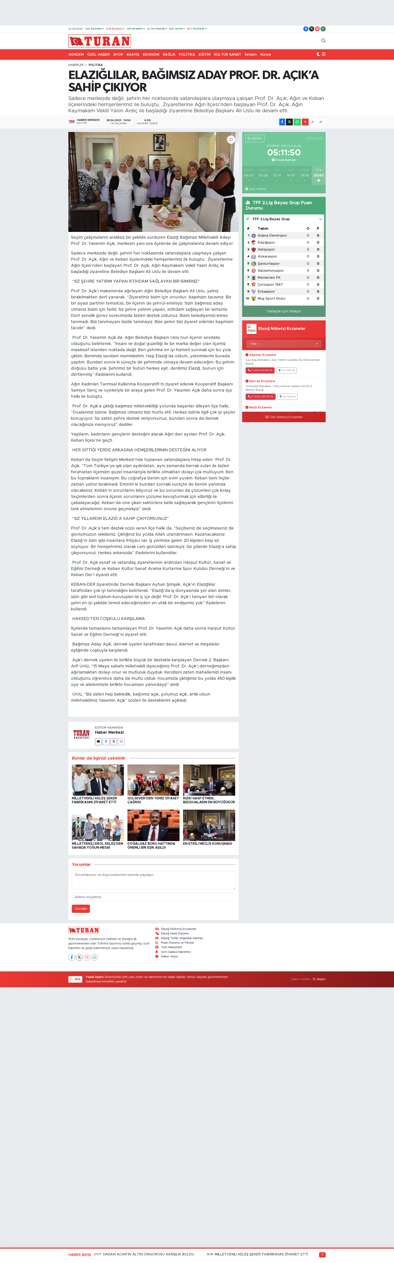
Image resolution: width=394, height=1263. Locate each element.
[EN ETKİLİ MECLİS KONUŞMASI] (209, 825)
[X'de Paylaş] (289, 122)
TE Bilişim (319, 979)
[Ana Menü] (324, 54)
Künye (265, 54)
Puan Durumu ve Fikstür (177, 942)
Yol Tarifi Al (287, 370)
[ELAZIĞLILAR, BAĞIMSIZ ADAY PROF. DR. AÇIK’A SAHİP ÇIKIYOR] (153, 182)
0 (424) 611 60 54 (261, 370)
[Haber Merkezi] (82, 735)
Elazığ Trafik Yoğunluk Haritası (182, 938)
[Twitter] (113, 741)
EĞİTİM (205, 54)
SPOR (118, 54)
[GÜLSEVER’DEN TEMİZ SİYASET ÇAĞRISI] (153, 780)
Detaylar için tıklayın (284, 311)
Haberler (76, 65)
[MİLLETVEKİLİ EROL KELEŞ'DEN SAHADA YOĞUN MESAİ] (98, 825)
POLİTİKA (187, 54)
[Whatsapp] (94, 957)
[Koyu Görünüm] (318, 54)
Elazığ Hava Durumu (175, 933)
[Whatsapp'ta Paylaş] (297, 122)
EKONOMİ (151, 54)
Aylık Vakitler (257, 189)
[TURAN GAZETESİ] (99, 40)
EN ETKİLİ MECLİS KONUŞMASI (207, 843)
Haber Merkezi (109, 732)
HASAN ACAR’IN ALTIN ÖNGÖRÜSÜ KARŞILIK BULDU (148, 1254)
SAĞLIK (169, 54)
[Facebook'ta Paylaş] (282, 122)
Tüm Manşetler (171, 947)
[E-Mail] (98, 741)
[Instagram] (121, 741)
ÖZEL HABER (98, 54)
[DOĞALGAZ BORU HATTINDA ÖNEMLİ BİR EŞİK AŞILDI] (153, 825)
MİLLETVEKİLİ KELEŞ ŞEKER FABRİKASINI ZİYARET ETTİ (261, 1254)
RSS (77, 979)
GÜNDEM (76, 54)
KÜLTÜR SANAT (227, 54)
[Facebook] (106, 741)
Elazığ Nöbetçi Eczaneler (178, 929)
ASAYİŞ (132, 54)
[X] (79, 957)
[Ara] (323, 41)
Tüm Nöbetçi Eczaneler (285, 417)
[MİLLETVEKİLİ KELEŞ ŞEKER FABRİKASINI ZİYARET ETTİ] (98, 780)
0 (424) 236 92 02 (262, 396)
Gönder (81, 908)
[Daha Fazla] (305, 122)
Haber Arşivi (169, 956)
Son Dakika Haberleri (175, 952)
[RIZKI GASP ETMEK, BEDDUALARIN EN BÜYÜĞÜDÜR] (209, 780)
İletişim (251, 54)
